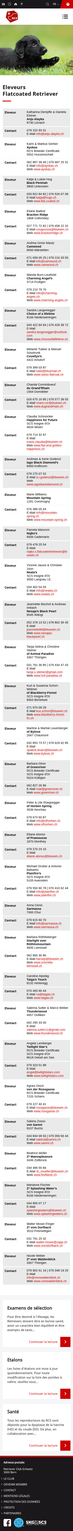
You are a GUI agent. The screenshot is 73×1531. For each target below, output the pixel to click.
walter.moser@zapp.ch (51, 1242)
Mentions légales (17, 1496)
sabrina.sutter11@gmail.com (46, 1029)
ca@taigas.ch (45, 994)
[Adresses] (22, 4)
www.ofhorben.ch (45, 824)
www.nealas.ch (44, 594)
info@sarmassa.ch (48, 923)
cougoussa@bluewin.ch (52, 229)
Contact (10, 1490)
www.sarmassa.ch (46, 927)
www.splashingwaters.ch (50, 1214)
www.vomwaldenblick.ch (50, 1281)
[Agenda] (10, 4)
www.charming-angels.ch (51, 300)
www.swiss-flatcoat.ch (48, 374)
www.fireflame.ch (45, 1175)
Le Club (9, 1479)
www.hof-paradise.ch (48, 675)
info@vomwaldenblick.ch (43, 1277)
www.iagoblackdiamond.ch (45, 484)
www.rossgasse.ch (46, 1111)
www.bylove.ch (44, 753)
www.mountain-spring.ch (50, 519)
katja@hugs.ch (46, 197)
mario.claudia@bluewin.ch (44, 442)
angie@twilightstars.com (43, 1072)
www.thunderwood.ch (48, 1033)
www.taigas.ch (43, 998)
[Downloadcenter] (16, 4)
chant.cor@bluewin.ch (51, 403)
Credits (9, 1507)
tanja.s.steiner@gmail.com (45, 672)
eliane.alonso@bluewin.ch (44, 856)
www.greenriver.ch (46, 792)
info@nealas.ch (46, 590)
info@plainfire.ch (47, 891)
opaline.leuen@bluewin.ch (44, 750)
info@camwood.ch (48, 261)
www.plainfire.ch (45, 895)
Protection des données (22, 1502)
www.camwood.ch (46, 264)
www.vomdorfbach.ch (48, 1245)
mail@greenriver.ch (49, 789)
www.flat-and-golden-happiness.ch (44, 447)
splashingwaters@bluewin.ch (46, 1210)
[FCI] (19, 1522)
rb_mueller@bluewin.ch (52, 1171)
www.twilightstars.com (49, 1075)
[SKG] (36, 1522)
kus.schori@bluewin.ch (51, 711)
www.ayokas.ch (44, 169)
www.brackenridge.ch (48, 233)
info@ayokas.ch (47, 165)
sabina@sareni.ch (48, 1139)
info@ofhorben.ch (48, 821)
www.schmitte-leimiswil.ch (40, 964)
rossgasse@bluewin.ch (52, 1107)
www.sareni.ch (43, 1143)
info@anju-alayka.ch (50, 134)
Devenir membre (15, 1484)
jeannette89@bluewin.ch (43, 629)
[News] (3, 4)
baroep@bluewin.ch (49, 959)
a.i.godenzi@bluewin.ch (52, 477)
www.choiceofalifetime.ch (51, 339)
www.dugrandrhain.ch (48, 406)
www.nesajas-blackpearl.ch (40, 634)
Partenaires (12, 1513)
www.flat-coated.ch (46, 201)
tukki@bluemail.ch (48, 371)
